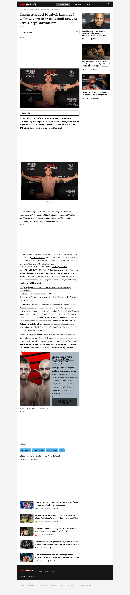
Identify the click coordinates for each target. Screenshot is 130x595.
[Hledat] (109, 4)
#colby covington (38, 450)
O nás (53, 571)
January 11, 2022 (59, 266)
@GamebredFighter (60, 254)
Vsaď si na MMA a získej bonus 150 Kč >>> (38, 293)
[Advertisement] (49, 51)
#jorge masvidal (52, 450)
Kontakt (47, 571)
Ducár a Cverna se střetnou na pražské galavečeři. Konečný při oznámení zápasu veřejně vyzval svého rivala (57, 556)
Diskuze (34, 459)
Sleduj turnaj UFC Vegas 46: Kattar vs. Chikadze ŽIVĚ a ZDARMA (63, 360)
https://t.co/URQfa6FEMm (44, 264)
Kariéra (40, 571)
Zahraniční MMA (63, 4)
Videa (88, 4)
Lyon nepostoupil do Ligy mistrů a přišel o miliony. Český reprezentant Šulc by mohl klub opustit (56, 503)
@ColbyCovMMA (37, 257)
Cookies (23, 576)
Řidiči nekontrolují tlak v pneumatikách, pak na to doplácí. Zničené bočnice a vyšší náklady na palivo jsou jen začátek (57, 543)
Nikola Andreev (27, 32)
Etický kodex (31, 576)
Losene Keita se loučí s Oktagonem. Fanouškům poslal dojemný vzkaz (95, 93)
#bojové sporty (25, 450)
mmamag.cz (23, 9)
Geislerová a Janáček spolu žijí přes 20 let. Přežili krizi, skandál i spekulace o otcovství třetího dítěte (55, 530)
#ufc (61, 450)
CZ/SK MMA (77, 4)
